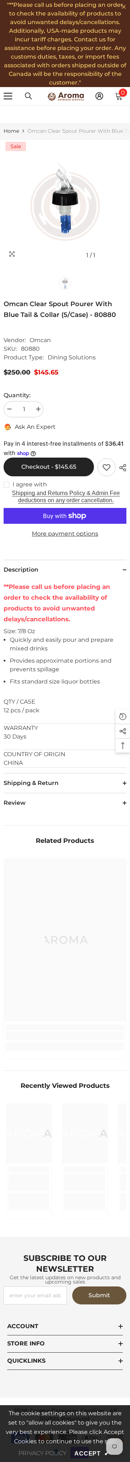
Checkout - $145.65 (48, 466)
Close (123, 7)
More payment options (65, 533)
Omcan (40, 340)
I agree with (30, 484)
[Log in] (99, 96)
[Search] (28, 96)
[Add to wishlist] (107, 467)
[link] (65, 1035)
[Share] (121, 467)
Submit (99, 1295)
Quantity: (17, 395)
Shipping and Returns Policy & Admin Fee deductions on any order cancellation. (66, 496)
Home (11, 131)
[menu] (8, 96)
